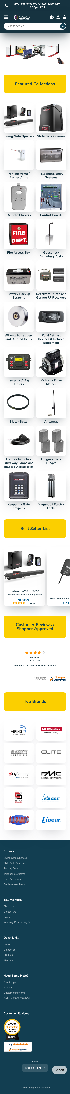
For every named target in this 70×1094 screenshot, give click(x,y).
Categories (10, 949)
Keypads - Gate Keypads (19, 490)
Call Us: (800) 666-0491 (17, 998)
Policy (7, 917)
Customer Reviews (14, 992)
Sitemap (8, 960)
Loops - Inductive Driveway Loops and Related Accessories (19, 447)
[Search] (63, 26)
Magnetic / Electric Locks (51, 490)
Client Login (10, 982)
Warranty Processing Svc (18, 922)
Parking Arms (11, 868)
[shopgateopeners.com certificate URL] (50, 681)
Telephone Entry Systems (51, 159)
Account (58, 17)
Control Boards (51, 199)
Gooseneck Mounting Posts (51, 238)
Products (9, 954)
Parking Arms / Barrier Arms (19, 159)
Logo (21, 17)
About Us (9, 906)
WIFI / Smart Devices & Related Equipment (51, 323)
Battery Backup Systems (19, 280)
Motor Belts (19, 406)
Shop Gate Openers (39, 1087)
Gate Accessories (13, 879)
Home (7, 944)
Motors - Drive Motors (51, 366)
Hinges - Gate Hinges (51, 445)
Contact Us (10, 911)
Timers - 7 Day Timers (19, 366)
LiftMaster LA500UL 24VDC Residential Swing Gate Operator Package (24, 576)
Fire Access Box (19, 237)
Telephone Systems (14, 873)
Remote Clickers (19, 199)
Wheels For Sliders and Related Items (19, 321)
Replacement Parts (14, 884)
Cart (65, 17)
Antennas (51, 406)
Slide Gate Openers (51, 120)
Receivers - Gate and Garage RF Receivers (51, 280)
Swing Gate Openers (19, 120)
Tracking (8, 987)
